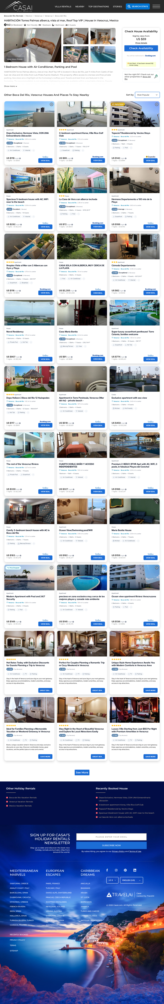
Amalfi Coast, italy (19, 888)
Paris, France (53, 883)
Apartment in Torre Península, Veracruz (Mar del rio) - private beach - (81, 399)
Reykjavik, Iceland (55, 906)
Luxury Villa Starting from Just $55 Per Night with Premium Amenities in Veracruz (134, 730)
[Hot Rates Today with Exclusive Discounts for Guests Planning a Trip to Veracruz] (29, 643)
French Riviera (17, 906)
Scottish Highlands (56, 902)
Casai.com (118, 905)
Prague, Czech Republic (58, 897)
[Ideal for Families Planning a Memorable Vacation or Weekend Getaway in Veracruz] (29, 710)
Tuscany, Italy (53, 888)
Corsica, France (18, 925)
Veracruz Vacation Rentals (21, 802)
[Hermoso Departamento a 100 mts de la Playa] (135, 180)
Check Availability (141, 48)
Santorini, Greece (19, 883)
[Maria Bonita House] (135, 511)
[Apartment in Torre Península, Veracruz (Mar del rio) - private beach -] (82, 379)
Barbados (86, 902)
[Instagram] (116, 871)
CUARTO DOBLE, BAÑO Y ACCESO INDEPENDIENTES (76, 465)
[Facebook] (107, 871)
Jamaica (85, 906)
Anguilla (85, 883)
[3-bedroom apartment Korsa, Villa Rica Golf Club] (82, 114)
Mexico (28, 16)
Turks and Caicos (90, 911)
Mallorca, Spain (18, 916)
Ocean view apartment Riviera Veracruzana (134, 596)
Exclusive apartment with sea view (129, 398)
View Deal (45, 161)
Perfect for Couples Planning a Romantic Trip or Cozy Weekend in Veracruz (82, 664)
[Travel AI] (119, 894)
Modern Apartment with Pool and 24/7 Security (25, 597)
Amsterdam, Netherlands (59, 925)
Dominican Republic (91, 925)
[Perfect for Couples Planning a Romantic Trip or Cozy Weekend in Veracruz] (82, 643)
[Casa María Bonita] (82, 312)
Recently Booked (19, 934)
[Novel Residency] (29, 312)
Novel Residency (15, 331)
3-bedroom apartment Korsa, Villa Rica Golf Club (81, 134)
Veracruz (38, 16)
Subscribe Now (111, 845)
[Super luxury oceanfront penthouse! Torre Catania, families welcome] (135, 312)
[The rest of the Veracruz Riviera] (29, 445)
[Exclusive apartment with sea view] (135, 379)
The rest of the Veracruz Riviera (22, 464)
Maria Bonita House (121, 530)
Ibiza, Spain (15, 911)
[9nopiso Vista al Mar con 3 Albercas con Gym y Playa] (29, 246)
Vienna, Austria (54, 911)
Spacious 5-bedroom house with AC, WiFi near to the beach (27, 200)
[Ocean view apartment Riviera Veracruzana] (135, 577)
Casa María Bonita (68, 331)
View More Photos (14, 59)
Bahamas (85, 888)
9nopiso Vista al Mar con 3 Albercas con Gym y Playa (26, 266)
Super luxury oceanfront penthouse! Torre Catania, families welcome (133, 333)
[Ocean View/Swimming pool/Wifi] (82, 511)
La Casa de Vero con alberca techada (78, 199)
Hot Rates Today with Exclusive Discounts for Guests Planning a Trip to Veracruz (27, 664)
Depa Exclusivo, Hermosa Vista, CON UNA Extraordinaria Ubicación (27, 134)
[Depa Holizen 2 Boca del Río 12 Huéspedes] (29, 379)
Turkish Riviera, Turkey (22, 920)
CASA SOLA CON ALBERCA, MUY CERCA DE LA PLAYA (81, 266)
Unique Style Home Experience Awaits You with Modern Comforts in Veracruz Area (133, 664)
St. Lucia (85, 897)
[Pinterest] (125, 871)
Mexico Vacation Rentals (20, 806)
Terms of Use (135, 851)
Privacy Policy (118, 851)
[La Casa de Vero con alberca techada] (82, 180)
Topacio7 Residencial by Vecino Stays (131, 133)
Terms (13, 945)
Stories (117, 6)
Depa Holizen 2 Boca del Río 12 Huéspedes (27, 398)
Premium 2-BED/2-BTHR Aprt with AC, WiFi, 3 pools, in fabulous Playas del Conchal (134, 465)
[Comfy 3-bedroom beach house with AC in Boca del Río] (29, 511)
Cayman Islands (89, 916)
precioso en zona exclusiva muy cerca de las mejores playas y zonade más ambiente (82, 597)
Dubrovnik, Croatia (20, 897)
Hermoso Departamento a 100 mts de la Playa (132, 200)
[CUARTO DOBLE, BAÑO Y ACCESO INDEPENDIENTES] (82, 445)
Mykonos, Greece (19, 902)
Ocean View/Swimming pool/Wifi (76, 530)
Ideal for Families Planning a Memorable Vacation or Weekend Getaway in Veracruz (28, 730)
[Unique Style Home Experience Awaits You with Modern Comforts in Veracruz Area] (135, 643)
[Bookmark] (8, 31)
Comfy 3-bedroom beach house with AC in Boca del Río (28, 531)
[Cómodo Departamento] (135, 246)
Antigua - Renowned (91, 920)
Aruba (84, 893)
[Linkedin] (134, 871)
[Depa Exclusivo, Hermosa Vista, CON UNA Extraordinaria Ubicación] (29, 114)
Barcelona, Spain (19, 893)
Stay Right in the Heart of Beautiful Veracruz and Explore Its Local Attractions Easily (81, 730)
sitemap (14, 951)
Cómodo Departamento (123, 265)
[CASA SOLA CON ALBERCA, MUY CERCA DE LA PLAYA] (82, 246)
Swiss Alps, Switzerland (59, 893)
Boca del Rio (60, 16)
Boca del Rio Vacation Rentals (23, 797)
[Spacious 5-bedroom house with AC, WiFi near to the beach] (29, 180)
